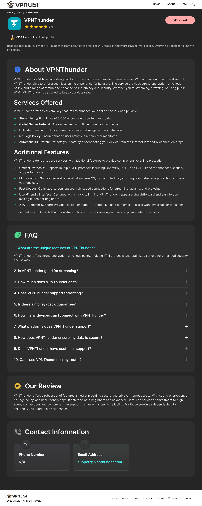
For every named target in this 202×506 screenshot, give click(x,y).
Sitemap (173, 498)
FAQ (184, 4)
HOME (156, 4)
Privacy (147, 498)
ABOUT (171, 4)
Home (114, 498)
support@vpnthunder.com (100, 462)
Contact (188, 498)
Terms (160, 498)
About (126, 498)
